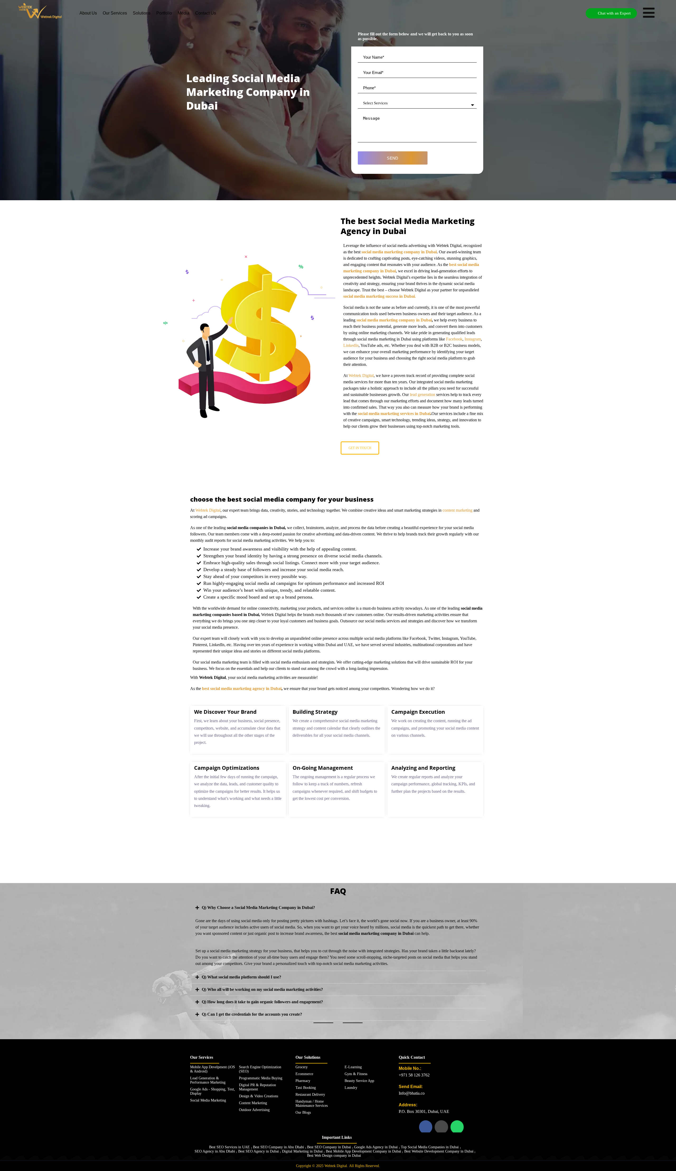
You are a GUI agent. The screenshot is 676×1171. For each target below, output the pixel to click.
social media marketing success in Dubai (379, 296)
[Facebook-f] (425, 1126)
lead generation (422, 394)
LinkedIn (351, 345)
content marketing (457, 510)
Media (183, 13)
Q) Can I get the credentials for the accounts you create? (252, 1014)
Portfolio (164, 13)
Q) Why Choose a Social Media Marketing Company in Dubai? (258, 907)
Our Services (115, 13)
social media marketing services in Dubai (394, 413)
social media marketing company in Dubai (399, 252)
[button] (338, 908)
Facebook (454, 339)
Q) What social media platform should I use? (241, 977)
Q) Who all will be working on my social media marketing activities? (262, 989)
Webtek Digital (361, 375)
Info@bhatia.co (412, 1093)
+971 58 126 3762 (414, 1075)
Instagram (472, 339)
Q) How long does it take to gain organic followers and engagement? (262, 1002)
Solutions (142, 13)
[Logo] (40, 10)
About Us (88, 13)
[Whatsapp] (457, 1126)
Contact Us (205, 13)
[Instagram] (441, 1126)
